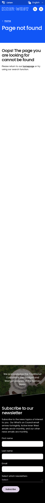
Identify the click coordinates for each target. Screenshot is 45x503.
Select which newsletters (14, 476)
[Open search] (35, 9)
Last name (7, 451)
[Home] (15, 9)
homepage (28, 66)
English (35, 2)
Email (4, 463)
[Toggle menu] (41, 9)
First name (7, 438)
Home (7, 20)
